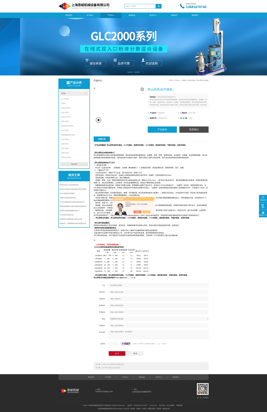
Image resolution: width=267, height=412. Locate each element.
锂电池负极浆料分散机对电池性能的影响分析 (74, 206)
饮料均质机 (65, 139)
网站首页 (69, 15)
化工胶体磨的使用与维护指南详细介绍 (72, 202)
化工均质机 (65, 99)
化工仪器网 (170, 405)
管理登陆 (179, 405)
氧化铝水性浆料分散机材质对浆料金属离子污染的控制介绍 (74, 189)
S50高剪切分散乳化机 (67, 215)
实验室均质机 (65, 108)
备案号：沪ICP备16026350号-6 (137, 405)
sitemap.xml (153, 405)
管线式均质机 (65, 117)
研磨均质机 (65, 153)
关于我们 (90, 15)
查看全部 (74, 164)
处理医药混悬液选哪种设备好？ (70, 210)
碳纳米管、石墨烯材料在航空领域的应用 (73, 223)
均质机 (63, 93)
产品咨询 (162, 129)
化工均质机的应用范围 (67, 193)
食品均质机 (65, 130)
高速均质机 (65, 121)
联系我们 (195, 15)
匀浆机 (63, 103)
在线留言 (174, 15)
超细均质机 (65, 144)
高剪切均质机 (65, 157)
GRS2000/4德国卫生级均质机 (111, 368)
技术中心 (153, 15)
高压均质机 (65, 148)
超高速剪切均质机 (67, 126)
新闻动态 (132, 15)
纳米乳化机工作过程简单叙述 (69, 185)
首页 (171, 80)
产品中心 (111, 15)
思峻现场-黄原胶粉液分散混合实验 (71, 219)
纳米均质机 (65, 112)
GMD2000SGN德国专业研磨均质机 (113, 364)
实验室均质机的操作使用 (68, 198)
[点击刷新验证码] (126, 343)
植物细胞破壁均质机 (68, 135)
